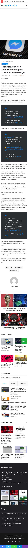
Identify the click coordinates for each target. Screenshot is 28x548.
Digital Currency (17, 518)
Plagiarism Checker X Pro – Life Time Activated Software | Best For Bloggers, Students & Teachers (18, 390)
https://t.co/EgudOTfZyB (13, 230)
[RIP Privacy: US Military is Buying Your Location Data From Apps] (7, 358)
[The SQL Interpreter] (5, 398)
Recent (13, 383)
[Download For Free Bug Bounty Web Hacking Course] (5, 414)
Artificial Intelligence (9, 513)
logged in (9, 377)
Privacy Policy (21, 538)
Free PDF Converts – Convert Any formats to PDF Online (20, 456)
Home (3, 61)
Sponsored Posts (13, 538)
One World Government (6, 523)
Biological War (23, 513)
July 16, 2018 (19, 122)
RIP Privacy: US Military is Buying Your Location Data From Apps (7, 364)
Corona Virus (13, 515)
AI (2, 513)
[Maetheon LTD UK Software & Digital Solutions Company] (21, 429)
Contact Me (6, 538)
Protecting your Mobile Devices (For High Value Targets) (7, 347)
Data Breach (9, 518)
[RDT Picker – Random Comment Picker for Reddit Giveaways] (23, 503)
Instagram (19, 267)
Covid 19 (3, 518)
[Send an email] (9, 75)
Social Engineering (17, 523)
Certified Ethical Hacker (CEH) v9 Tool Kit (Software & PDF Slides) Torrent (18, 407)
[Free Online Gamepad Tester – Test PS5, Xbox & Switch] (7, 449)
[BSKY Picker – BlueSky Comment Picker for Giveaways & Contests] (14, 503)
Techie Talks (5, 75)
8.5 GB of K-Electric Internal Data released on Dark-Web (21, 364)
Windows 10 (11, 525)
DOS (24, 518)
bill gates (16, 513)
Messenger (14, 270)
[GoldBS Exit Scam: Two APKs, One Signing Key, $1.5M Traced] (5, 492)
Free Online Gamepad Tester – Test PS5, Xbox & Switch (7, 456)
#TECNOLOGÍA (9, 138)
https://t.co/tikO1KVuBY (14, 147)
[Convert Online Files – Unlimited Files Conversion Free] (5, 503)
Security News (9, 61)
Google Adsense (11, 520)
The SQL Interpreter (15, 396)
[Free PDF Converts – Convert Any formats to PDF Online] (21, 449)
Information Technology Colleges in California (14, 402)
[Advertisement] (14, 24)
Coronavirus (20, 515)
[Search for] (26, 6)
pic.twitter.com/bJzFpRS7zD (14, 117)
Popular (4, 383)
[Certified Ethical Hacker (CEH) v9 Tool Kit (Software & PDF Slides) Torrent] (5, 407)
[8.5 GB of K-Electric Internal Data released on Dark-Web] (21, 358)
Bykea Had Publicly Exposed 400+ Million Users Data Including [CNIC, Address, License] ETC (20, 347)
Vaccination (4, 525)
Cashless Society (5, 515)
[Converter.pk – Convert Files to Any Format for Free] (23, 497)
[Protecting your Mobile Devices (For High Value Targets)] (7, 341)
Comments (22, 383)
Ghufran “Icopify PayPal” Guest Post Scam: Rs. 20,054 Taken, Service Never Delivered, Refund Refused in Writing (6, 437)
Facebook (9, 267)
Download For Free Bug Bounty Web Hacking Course (17, 413)
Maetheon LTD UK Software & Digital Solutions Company (20, 435)
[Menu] (2, 6)
